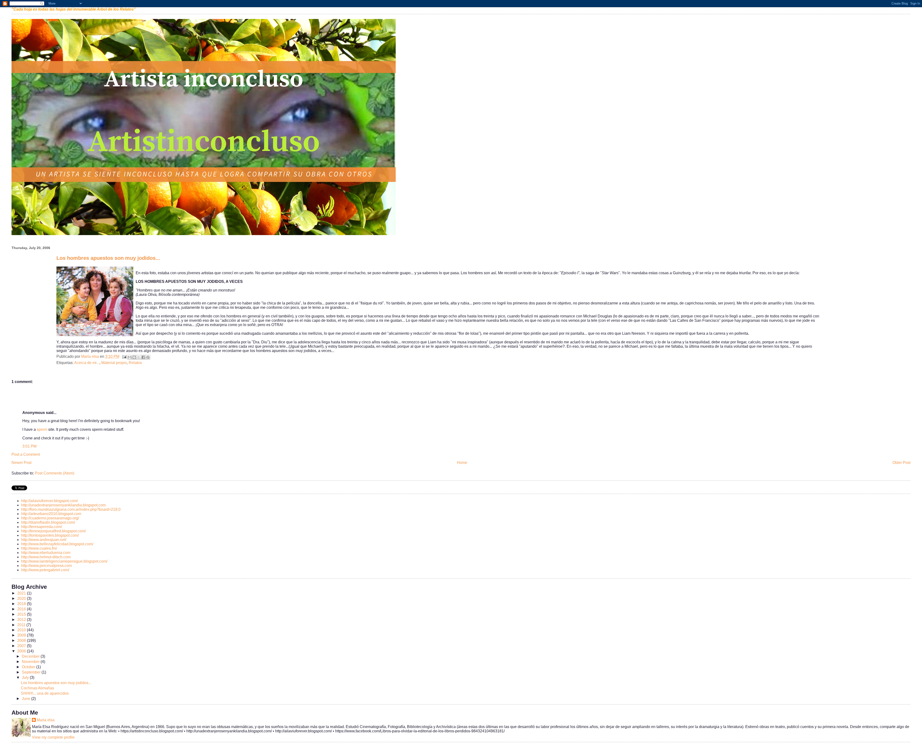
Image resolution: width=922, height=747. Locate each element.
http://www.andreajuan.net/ (43, 540)
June (26, 699)
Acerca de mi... (86, 363)
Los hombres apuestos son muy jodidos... (56, 683)
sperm (42, 429)
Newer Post (21, 463)
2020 (22, 598)
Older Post (901, 463)
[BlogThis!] (134, 357)
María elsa (46, 720)
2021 (22, 593)
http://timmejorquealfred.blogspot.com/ (53, 531)
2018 (22, 604)
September (32, 672)
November (31, 662)
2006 (22, 651)
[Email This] (129, 357)
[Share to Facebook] (143, 357)
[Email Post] (123, 356)
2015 (22, 614)
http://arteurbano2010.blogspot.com (51, 514)
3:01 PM (29, 446)
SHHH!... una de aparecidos (45, 693)
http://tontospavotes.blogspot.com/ (50, 535)
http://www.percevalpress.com (46, 566)
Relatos (135, 363)
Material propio (114, 363)
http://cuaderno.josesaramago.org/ (50, 518)
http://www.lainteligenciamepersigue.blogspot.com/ (64, 561)
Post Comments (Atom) (54, 473)
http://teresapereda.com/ (41, 527)
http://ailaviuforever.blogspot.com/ (49, 501)
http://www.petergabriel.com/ (45, 570)
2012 (22, 620)
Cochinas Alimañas (37, 688)
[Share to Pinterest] (148, 357)
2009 (22, 635)
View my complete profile (53, 737)
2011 (21, 625)
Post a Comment (26, 454)
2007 (22, 646)
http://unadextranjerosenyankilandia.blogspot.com (63, 505)
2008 (22, 640)
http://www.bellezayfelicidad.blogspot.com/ (57, 544)
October (29, 667)
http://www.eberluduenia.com (45, 553)
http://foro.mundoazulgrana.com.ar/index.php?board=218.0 (71, 509)
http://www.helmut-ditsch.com (46, 557)
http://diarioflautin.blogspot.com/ (48, 522)
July (26, 677)
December (31, 656)
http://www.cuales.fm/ (39, 548)
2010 (22, 630)
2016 (22, 609)
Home (462, 463)
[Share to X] (138, 357)
